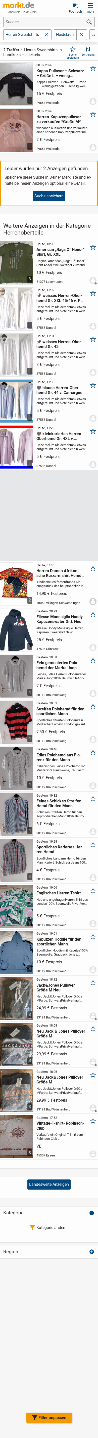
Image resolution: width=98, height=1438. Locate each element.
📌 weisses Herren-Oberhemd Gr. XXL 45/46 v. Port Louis (60, 298)
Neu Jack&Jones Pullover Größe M (59, 1079)
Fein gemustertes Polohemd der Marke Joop (57, 665)
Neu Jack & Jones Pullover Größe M (60, 1033)
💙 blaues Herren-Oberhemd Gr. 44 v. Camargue (59, 390)
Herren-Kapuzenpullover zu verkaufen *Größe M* (58, 119)
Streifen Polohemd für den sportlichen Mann (60, 711)
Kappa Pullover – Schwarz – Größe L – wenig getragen (60, 73)
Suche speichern (73, 56)
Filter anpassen (52, 1417)
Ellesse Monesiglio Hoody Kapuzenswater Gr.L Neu (59, 619)
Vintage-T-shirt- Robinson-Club (60, 1125)
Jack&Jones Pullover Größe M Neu (55, 987)
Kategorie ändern (51, 1227)
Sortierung (87, 54)
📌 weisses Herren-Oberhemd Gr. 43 (59, 344)
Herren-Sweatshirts (22, 34)
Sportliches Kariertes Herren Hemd (59, 849)
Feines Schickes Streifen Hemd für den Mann (58, 803)
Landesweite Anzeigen (49, 1184)
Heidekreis (65, 34)
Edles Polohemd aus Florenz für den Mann (58, 757)
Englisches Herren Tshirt (58, 893)
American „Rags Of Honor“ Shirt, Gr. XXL (60, 252)
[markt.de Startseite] (18, 5)
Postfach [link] (75, 11)
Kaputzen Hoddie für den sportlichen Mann (58, 941)
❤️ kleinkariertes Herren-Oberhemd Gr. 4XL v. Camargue (59, 436)
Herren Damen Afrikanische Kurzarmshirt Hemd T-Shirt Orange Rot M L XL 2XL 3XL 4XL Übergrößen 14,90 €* (59, 573)
